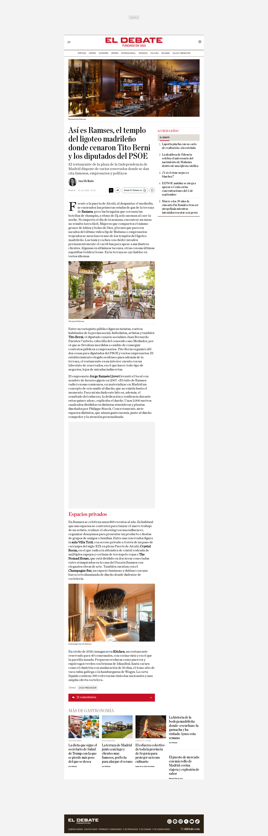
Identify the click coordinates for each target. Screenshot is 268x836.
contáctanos (90, 829)
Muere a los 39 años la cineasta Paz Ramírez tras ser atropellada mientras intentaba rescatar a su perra (180, 207)
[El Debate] (134, 40)
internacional (128, 53)
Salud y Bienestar (181, 53)
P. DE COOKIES (145, 829)
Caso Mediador (87, 687)
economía (103, 53)
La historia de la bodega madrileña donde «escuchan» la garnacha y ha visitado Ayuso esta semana (183, 727)
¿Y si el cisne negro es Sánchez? (175, 174)
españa (92, 53)
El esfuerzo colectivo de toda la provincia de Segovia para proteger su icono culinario (150, 753)
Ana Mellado (86, 181)
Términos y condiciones (110, 829)
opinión (114, 53)
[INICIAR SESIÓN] (200, 42)
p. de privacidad (130, 829)
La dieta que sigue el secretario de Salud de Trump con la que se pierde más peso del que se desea (82, 753)
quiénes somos (75, 829)
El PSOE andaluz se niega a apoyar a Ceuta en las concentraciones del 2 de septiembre (179, 189)
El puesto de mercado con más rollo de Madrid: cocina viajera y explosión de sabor (184, 765)
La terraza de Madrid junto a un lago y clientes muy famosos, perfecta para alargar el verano (117, 753)
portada (82, 53)
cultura (154, 53)
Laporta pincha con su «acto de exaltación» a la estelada (179, 146)
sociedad (143, 53)
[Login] (200, 42)
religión (165, 53)
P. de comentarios (161, 829)
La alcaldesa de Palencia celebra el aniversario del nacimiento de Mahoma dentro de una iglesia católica (180, 160)
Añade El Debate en (133, 190)
